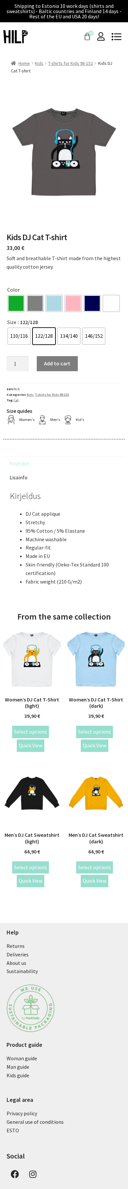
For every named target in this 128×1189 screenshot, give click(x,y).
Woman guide (22, 1058)
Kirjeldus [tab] (19, 463)
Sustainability (22, 971)
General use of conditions (35, 1122)
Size (11, 322)
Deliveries (18, 954)
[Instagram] (33, 1174)
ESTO (13, 1130)
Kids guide (18, 1075)
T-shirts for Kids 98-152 (70, 63)
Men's (55, 419)
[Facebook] (15, 1174)
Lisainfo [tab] (19, 477)
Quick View (30, 745)
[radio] (16, 303)
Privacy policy (22, 1113)
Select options (30, 731)
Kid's (80, 419)
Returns (16, 946)
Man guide (18, 1067)
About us (16, 963)
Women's (26, 419)
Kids (39, 63)
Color (13, 289)
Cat (16, 400)
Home (24, 63)
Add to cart (57, 363)
